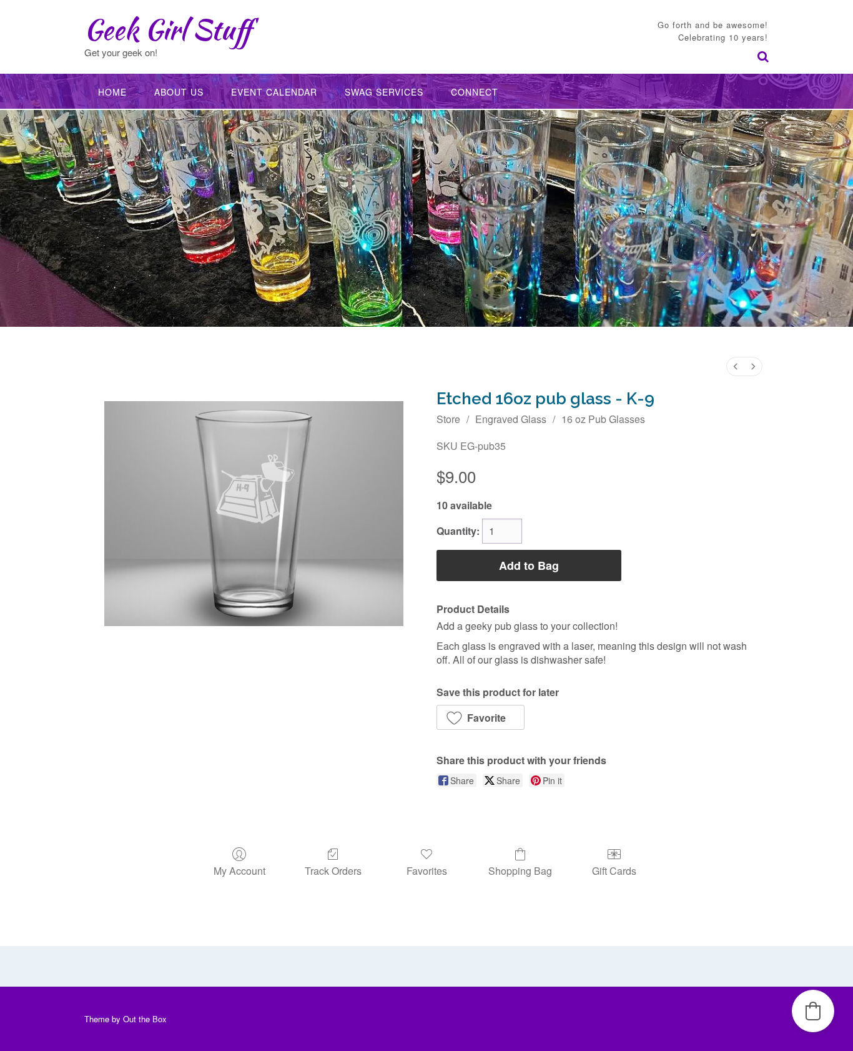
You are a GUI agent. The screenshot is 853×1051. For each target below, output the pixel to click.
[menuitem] (735, 366)
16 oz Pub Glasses (603, 419)
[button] (480, 717)
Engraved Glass (510, 419)
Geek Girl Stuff (167, 29)
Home (112, 92)
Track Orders (333, 870)
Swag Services (384, 92)
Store (448, 419)
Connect (474, 92)
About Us (179, 92)
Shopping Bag (520, 870)
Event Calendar (274, 92)
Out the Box (145, 1019)
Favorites (427, 870)
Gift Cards (614, 870)
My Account (239, 870)
